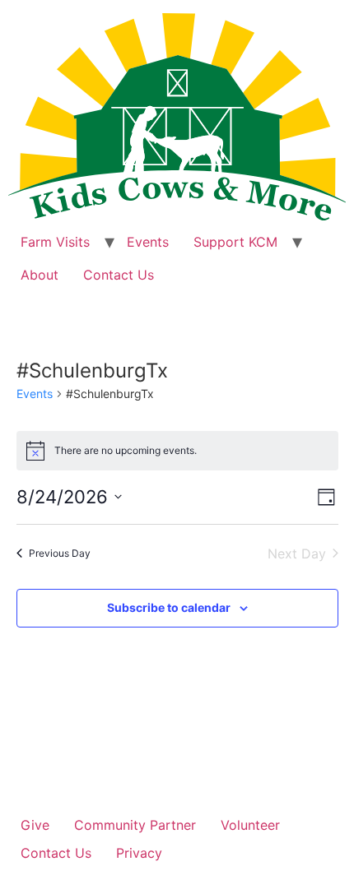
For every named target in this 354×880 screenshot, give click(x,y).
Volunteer (250, 825)
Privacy (139, 853)
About (39, 274)
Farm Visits (55, 242)
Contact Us (118, 274)
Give (35, 825)
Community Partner (135, 825)
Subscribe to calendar (169, 607)
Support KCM (235, 242)
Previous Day (60, 553)
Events (148, 242)
